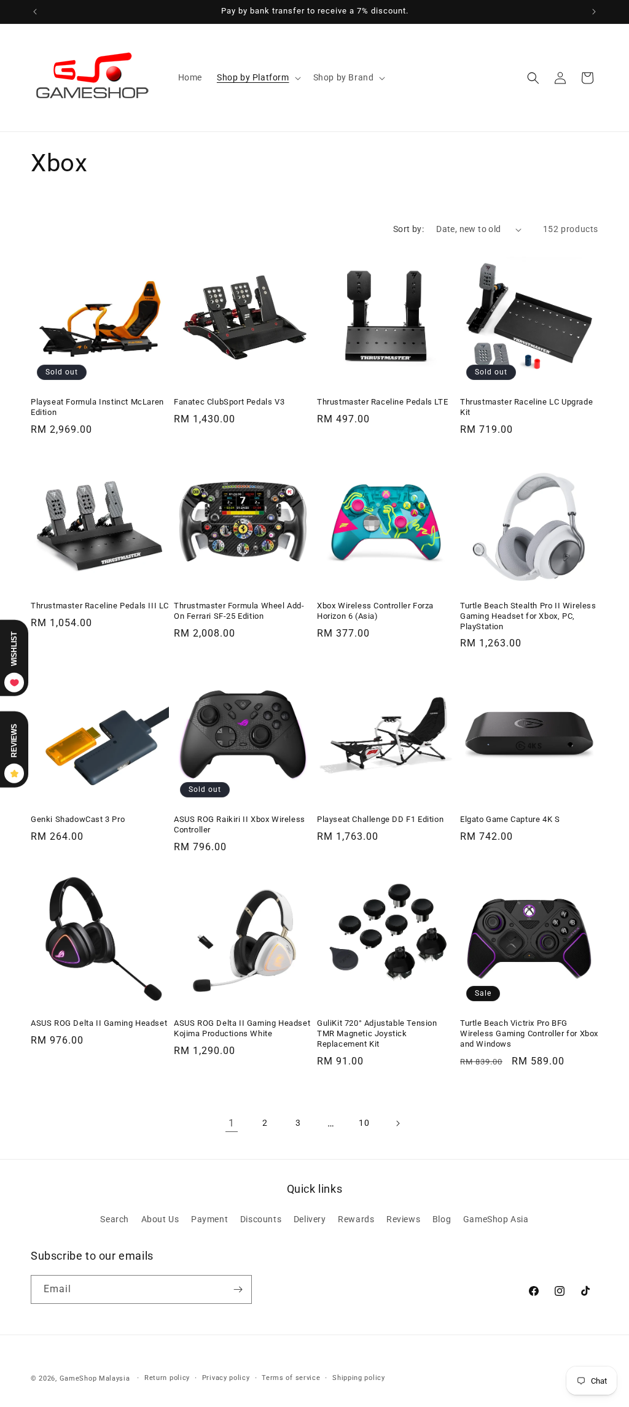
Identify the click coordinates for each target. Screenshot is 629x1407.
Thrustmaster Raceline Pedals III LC (100, 605)
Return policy (167, 1378)
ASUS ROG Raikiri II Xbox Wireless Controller (239, 824)
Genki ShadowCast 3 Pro (78, 819)
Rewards (356, 1219)
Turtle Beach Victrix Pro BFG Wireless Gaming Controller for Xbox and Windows (529, 1033)
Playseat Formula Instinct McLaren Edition (97, 407)
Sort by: (408, 229)
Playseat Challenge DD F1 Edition (380, 819)
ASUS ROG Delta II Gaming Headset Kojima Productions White (242, 1028)
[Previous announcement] (35, 11)
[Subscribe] (237, 1289)
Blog (441, 1219)
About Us (160, 1219)
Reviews (403, 1219)
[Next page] (397, 1123)
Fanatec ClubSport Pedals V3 (229, 401)
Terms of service (291, 1378)
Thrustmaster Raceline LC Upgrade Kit (526, 407)
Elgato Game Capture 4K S (510, 819)
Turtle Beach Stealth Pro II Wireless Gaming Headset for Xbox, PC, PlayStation (528, 616)
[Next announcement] (594, 11)
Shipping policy (358, 1378)
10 (364, 1123)
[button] (257, 77)
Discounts (260, 1219)
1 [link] (232, 1123)
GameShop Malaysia (95, 1378)
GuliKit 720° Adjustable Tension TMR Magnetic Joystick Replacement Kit (377, 1033)
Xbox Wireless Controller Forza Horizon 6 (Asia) (375, 611)
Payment (209, 1219)
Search (114, 1219)
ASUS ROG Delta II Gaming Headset (99, 1023)
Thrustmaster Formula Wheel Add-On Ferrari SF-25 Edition (239, 611)
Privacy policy (226, 1378)
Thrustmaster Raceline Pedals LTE (382, 401)
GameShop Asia (496, 1219)
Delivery (310, 1219)
